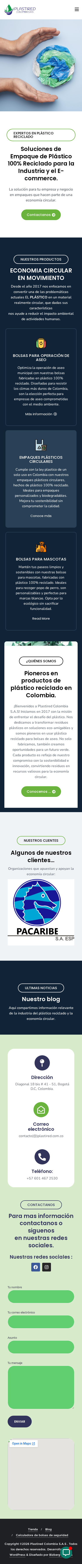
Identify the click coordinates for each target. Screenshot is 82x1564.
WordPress (17, 1554)
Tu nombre (15, 1287)
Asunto (12, 1338)
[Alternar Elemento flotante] (66, 1553)
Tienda (33, 1529)
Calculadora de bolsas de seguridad (42, 1535)
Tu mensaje (15, 1363)
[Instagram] (46, 1267)
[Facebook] (35, 1267)
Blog (48, 1529)
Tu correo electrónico (21, 1312)
